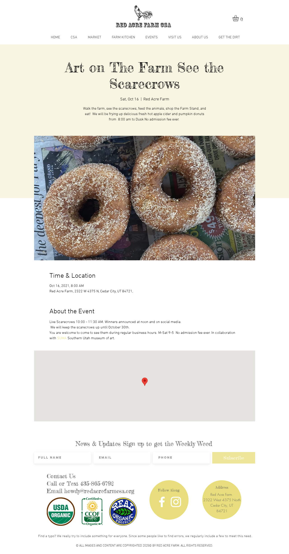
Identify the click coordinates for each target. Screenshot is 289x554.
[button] (239, 18)
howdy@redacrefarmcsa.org (99, 491)
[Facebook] (162, 502)
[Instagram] (176, 502)
